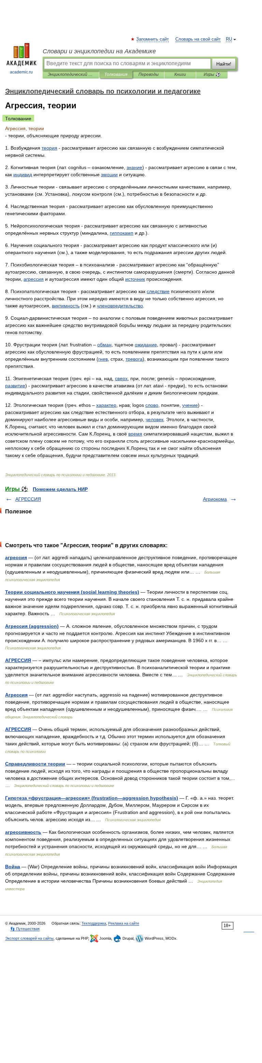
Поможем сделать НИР (60, 489)
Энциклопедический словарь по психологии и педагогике (71, 74)
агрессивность (23, 832)
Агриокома (215, 499)
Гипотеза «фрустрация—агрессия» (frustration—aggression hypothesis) (91, 798)
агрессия (16, 557)
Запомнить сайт (153, 39)
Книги (180, 74)
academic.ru (21, 72)
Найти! (223, 64)
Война (12, 866)
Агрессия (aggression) (32, 626)
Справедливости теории (35, 764)
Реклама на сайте (123, 923)
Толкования (115, 74)
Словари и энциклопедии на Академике (99, 51)
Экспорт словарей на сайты (29, 938)
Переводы (149, 74)
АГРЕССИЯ (28, 499)
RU (229, 39)
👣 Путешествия (25, 929)
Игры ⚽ (212, 74)
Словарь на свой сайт (198, 39)
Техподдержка (94, 923)
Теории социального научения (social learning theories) (72, 592)
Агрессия (16, 695)
